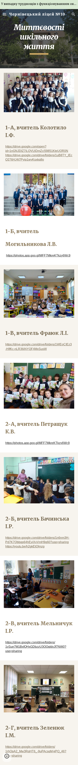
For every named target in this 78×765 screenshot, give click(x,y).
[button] (4, 14)
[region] (39, 4)
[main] (39, 38)
